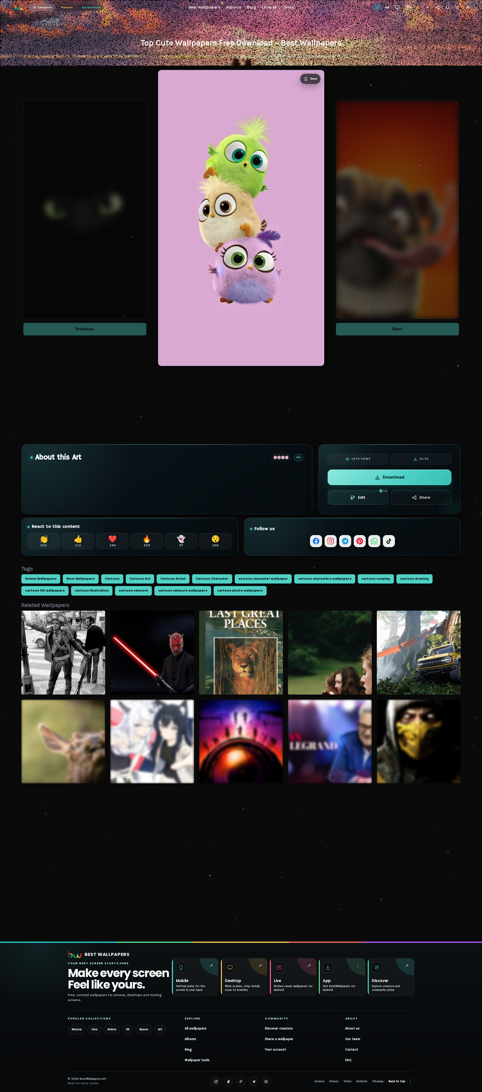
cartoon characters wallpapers (324, 579)
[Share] (437, 7)
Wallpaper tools (197, 1060)
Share (424, 497)
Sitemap (378, 1081)
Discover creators (279, 1028)
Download (393, 477)
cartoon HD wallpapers (45, 591)
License (319, 1081)
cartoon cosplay (376, 579)
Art (160, 1029)
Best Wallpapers (81, 579)
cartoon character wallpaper (263, 579)
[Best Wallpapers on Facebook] (228, 1081)
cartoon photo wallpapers (240, 591)
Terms (347, 1081)
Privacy (334, 1081)
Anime (111, 1029)
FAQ (348, 1060)
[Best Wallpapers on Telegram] (253, 1081)
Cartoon (112, 579)
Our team (352, 1039)
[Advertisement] (241, 405)
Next (397, 329)
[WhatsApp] (374, 541)
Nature (77, 1029)
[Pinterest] (360, 541)
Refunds (361, 1081)
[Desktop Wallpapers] (397, 7)
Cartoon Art (140, 579)
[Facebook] (316, 541)
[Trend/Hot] (417, 7)
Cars (94, 1029)
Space (143, 1029)
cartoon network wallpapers (182, 591)
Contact (351, 1050)
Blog (188, 1050)
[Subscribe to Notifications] (447, 7)
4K (128, 1029)
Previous (85, 329)
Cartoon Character (212, 579)
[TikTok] (389, 541)
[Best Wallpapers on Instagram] (216, 1081)
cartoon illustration (92, 591)
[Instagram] (331, 541)
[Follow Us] (427, 7)
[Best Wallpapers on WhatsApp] (266, 1081)
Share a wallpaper (279, 1039)
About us (352, 1028)
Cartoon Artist (173, 579)
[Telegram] (345, 541)
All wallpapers (195, 1028)
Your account (275, 1050)
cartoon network (133, 591)
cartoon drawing (414, 579)
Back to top (400, 1081)
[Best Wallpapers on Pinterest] (241, 1081)
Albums (190, 1039)
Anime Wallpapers (40, 579)
